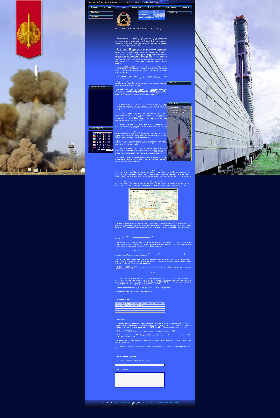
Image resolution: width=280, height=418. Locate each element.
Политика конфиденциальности (167, 402)
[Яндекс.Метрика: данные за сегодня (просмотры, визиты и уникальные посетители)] (140, 404)
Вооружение (137, 7)
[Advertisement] (100, 52)
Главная (94, 7)
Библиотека (171, 7)
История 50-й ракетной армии (152, 335)
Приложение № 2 (169, 327)
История (107, 7)
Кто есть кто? (154, 7)
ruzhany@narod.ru (147, 402)
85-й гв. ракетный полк (137, 115)
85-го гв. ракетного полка (134, 120)
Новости (185, 7)
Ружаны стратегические (121, 402)
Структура (121, 7)
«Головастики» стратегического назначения (145, 346)
